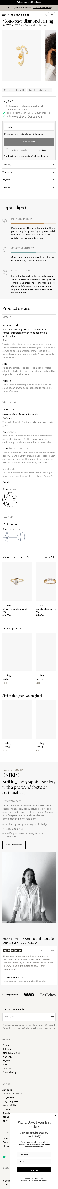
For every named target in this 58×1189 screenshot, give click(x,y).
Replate (6, 1113)
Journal (6, 1109)
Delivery (6, 1049)
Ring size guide (10, 1101)
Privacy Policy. (8, 1028)
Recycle (6, 1121)
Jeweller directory (12, 1093)
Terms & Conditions (42, 1025)
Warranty (7, 1057)
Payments (7, 1061)
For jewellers (9, 1097)
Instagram (7, 1138)
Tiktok (5, 1146)
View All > (50, 557)
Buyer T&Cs (8, 1064)
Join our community (42, 8)
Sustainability (9, 1105)
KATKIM (9, 25)
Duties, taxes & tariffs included (29, 2)
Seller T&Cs (8, 1068)
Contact (6, 1045)
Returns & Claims (11, 1053)
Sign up (34, 1170)
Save (43, 150)
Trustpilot (41, 981)
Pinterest (7, 1142)
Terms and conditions (32, 1178)
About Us (7, 1090)
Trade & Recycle (18, 150)
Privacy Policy (9, 1072)
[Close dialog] (55, 1115)
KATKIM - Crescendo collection (30, 25)
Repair (5, 1117)
